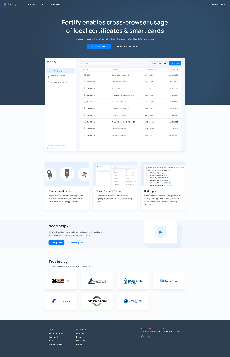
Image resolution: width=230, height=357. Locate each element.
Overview (80, 333)
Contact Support (56, 344)
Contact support (75, 242)
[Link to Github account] (142, 336)
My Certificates (219, 4)
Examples (80, 340)
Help (43, 4)
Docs (78, 337)
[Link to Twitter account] (149, 336)
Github (79, 344)
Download (31, 4)
